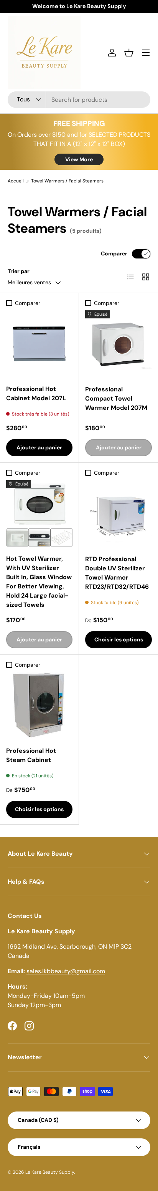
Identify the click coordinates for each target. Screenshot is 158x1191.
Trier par (19, 271)
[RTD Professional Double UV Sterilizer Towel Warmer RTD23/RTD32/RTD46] (118, 513)
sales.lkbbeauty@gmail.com (65, 971)
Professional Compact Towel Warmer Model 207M (116, 398)
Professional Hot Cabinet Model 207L (36, 393)
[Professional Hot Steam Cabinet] (39, 705)
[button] (128, 52)
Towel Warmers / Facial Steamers (67, 181)
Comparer (114, 253)
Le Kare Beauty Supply (49, 1172)
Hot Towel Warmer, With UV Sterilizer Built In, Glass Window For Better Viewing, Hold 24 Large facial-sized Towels (39, 582)
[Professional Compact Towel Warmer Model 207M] (118, 343)
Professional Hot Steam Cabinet (31, 755)
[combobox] (79, 99)
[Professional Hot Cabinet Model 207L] (39, 343)
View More (79, 159)
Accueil (16, 181)
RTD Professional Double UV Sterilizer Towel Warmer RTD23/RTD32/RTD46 (117, 573)
